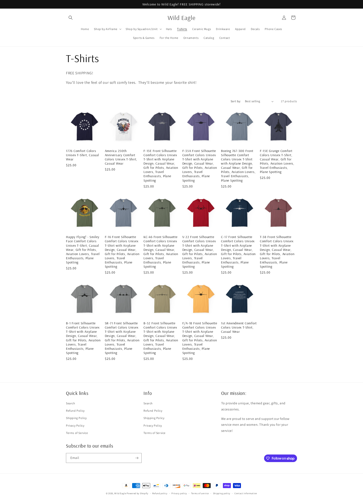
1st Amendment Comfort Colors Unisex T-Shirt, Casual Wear (239, 327)
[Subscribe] (136, 458)
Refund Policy (75, 411)
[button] (70, 17)
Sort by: (236, 101)
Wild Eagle (120, 493)
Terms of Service (77, 433)
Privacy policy (179, 493)
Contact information (245, 493)
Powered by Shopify (137, 493)
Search (70, 403)
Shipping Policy (76, 418)
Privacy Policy (75, 425)
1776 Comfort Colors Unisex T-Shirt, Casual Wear (82, 155)
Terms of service (200, 493)
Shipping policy (221, 493)
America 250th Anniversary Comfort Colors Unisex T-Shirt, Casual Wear (121, 157)
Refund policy (159, 493)
